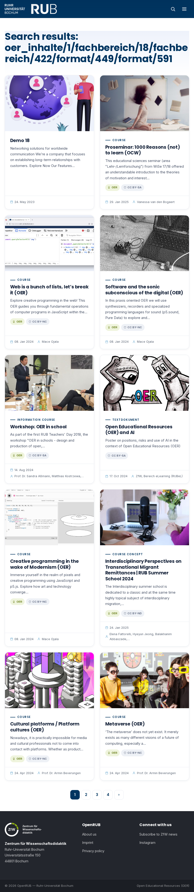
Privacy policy (93, 851)
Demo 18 (20, 140)
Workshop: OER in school (38, 427)
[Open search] (173, 9)
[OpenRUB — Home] (31, 9)
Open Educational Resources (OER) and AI (138, 430)
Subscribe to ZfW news (158, 834)
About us (89, 834)
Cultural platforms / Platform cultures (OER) (44, 727)
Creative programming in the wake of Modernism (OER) (44, 564)
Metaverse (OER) (125, 724)
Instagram (147, 843)
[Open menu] (184, 9)
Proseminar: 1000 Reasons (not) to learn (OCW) (142, 150)
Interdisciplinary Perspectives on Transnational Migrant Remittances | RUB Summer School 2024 (143, 570)
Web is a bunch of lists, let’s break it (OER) (49, 290)
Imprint (87, 843)
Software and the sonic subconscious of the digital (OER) (144, 290)
